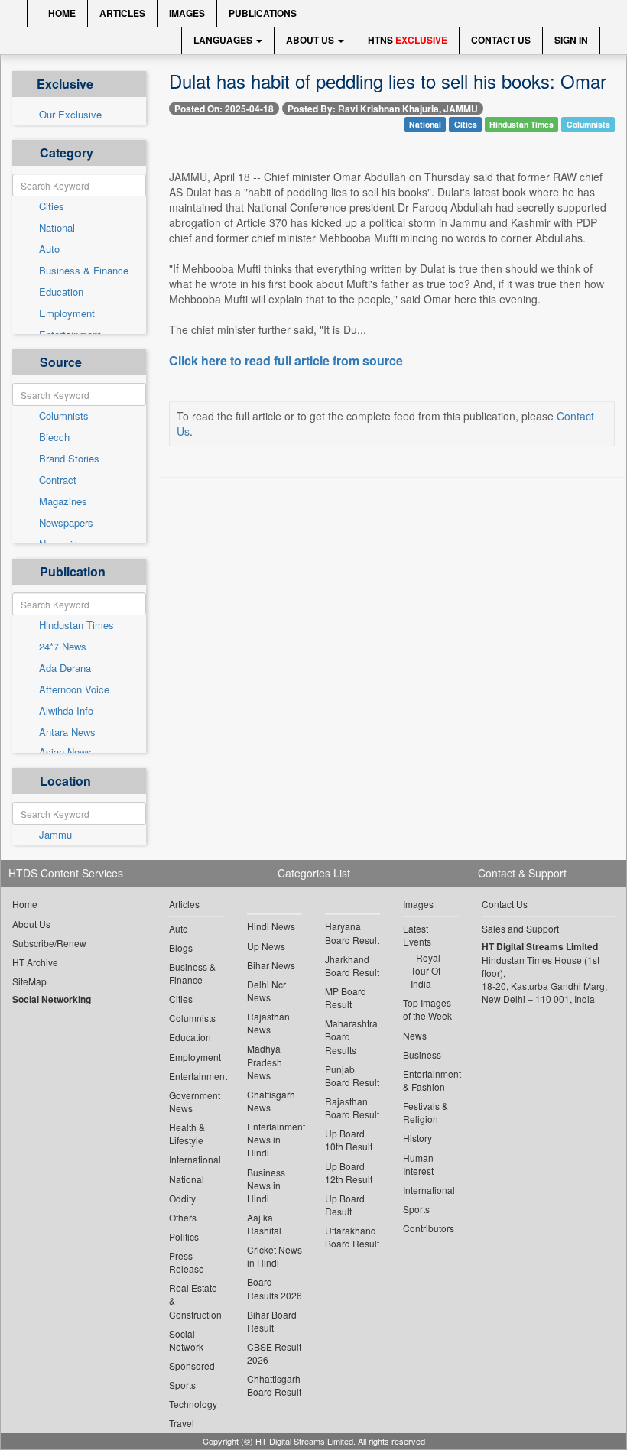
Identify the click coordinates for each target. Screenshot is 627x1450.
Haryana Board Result (352, 933)
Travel (181, 1422)
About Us (311, 40)
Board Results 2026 (274, 1288)
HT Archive (35, 961)
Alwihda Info (66, 711)
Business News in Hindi (266, 1185)
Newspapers (66, 523)
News (415, 1035)
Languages (224, 40)
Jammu (55, 835)
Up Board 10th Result (348, 1140)
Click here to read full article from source (286, 360)
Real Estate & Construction (195, 1300)
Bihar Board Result (272, 1321)
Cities (51, 206)
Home (61, 13)
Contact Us (501, 40)
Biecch (54, 437)
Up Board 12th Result (348, 1173)
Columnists (64, 416)
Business (422, 1054)
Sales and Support (520, 928)
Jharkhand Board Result (352, 965)
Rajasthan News (268, 1023)
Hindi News (271, 926)
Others (183, 1217)
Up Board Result (345, 1205)
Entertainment (196, 1075)
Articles (122, 13)
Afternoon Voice (74, 689)
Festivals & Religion (425, 1112)
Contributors (428, 1227)
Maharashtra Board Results (351, 1036)
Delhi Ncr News (266, 991)
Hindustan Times (76, 625)
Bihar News (271, 965)
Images (187, 13)
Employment (67, 313)
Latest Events (417, 935)
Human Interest (418, 1164)
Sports (182, 1384)
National (57, 228)
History (417, 1137)
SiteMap (29, 981)
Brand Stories (69, 458)
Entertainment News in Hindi (274, 1139)
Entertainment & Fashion (430, 1080)
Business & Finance (83, 270)
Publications (263, 13)
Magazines (63, 501)
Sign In (571, 40)
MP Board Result (345, 997)
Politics (184, 1236)
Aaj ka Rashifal (264, 1224)
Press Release (186, 1262)
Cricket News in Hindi (274, 1256)
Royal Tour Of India (425, 970)
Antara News (67, 732)
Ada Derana (65, 668)
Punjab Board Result (352, 1075)
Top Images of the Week (427, 1009)
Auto (49, 249)
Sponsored (192, 1365)
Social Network (186, 1340)
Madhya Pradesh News (264, 1061)
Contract (57, 480)
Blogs (181, 947)
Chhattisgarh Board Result (274, 1385)
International (195, 1159)
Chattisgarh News (271, 1101)
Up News (266, 945)
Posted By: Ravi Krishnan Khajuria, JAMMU (383, 108)
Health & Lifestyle (187, 1134)
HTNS (407, 40)
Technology (193, 1403)
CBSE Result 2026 (274, 1353)
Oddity (182, 1198)
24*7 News (62, 647)
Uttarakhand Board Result (352, 1237)
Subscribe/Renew (49, 942)
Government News (194, 1101)
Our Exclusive (70, 115)
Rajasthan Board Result (352, 1108)
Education (61, 292)
